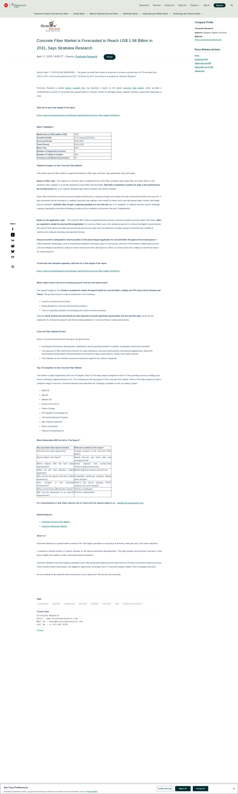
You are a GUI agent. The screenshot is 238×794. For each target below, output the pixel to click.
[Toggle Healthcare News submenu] (140, 14)
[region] (119, 789)
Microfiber (94, 604)
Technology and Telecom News (186, 14)
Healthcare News (130, 14)
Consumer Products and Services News (51, 14)
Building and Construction (132, 604)
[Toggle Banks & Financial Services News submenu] (120, 14)
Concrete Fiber (43, 604)
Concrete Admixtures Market (54, 526)
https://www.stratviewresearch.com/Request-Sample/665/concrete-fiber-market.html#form (78, 115)
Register (219, 5)
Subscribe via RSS (203, 63)
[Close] (234, 788)
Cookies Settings (165, 788)
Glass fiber (83, 604)
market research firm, (75, 88)
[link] (144, 5)
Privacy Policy (92, 791)
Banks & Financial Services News (103, 14)
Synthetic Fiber (69, 604)
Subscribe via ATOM (204, 67)
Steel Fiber (56, 604)
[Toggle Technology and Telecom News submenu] (203, 14)
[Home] (15, 5)
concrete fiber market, (133, 88)
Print (197, 55)
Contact (40, 630)
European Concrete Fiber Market (56, 522)
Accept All (200, 788)
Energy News (79, 14)
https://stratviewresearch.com (208, 40)
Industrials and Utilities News (155, 14)
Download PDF (201, 59)
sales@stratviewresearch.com (130, 503)
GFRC (117, 604)
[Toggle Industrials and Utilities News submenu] (170, 14)
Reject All (183, 788)
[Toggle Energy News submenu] (87, 14)
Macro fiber (107, 604)
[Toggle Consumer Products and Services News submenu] (71, 14)
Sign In (206, 5)
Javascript (200, 71)
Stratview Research (86, 56)
